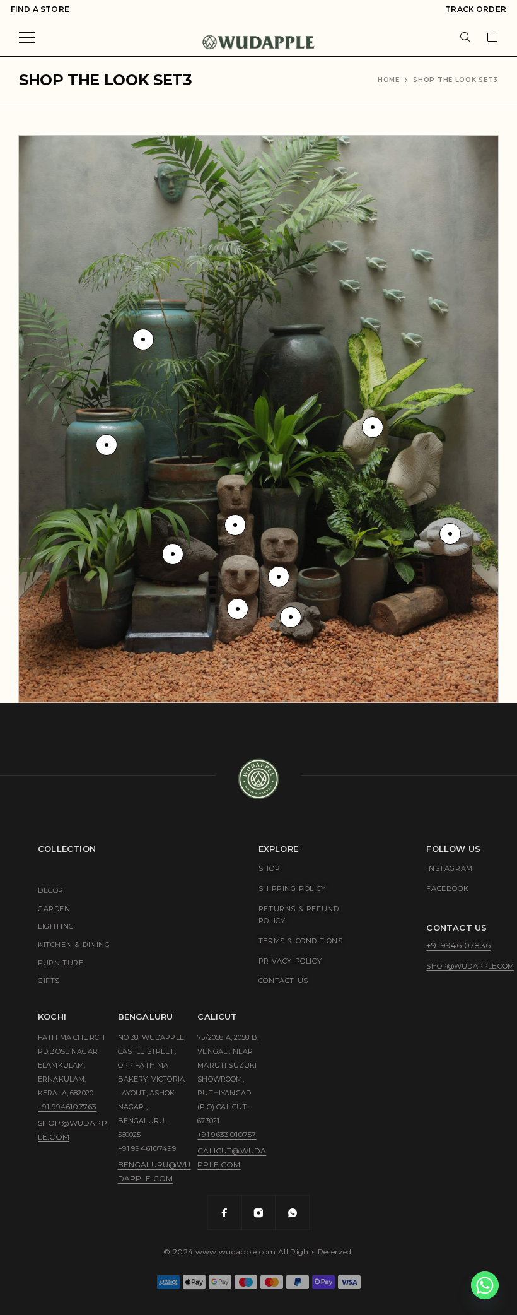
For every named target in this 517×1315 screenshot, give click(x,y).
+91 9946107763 (67, 1106)
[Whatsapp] (293, 1213)
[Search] (465, 37)
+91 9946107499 (147, 1148)
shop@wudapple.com (470, 966)
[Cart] (492, 37)
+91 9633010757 (226, 1134)
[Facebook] (224, 1213)
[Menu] (27, 37)
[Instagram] (258, 1213)
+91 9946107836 (458, 945)
